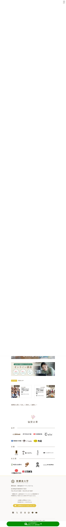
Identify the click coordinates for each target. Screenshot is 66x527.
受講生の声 (21, 380)
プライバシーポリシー (26, 520)
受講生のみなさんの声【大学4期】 (25, 390)
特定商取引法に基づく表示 (39, 520)
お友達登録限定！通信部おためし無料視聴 (33, 523)
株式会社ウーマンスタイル (25, 485)
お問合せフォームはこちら (25, 505)
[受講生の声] (15, 387)
